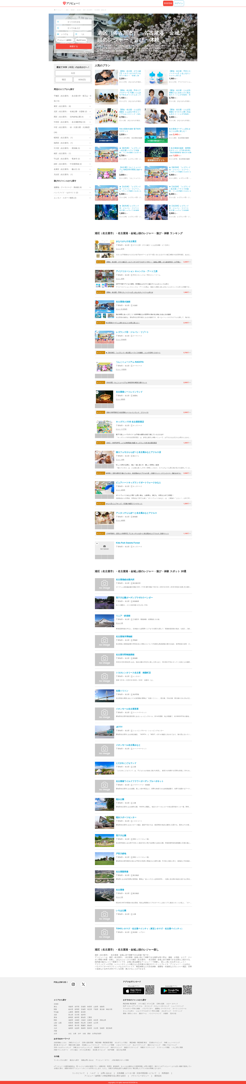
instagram (73, 984)
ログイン (179, 3)
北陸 (55, 1014)
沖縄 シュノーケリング (172, 1042)
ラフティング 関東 (107, 1045)
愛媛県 (83, 1025)
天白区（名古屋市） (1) (63, 174)
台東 (74, 1033)
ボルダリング (166, 1011)
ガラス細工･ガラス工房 (146, 1003)
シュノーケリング (177, 1006)
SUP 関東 (111, 1050)
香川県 (77, 1025)
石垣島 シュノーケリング (90, 1045)
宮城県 (83, 1006)
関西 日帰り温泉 (74, 1045)
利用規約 (165, 1073)
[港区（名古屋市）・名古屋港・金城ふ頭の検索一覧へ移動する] (123, 37)
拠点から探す (74, 1060)
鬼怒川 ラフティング (131, 1047)
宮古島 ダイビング (99, 1050)
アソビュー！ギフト (103, 1060)
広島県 (89, 1023)
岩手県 (77, 1006)
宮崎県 (102, 1028)
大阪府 (83, 1020)
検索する (74, 46)
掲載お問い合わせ (87, 1060)
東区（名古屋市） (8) (62, 106)
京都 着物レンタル (60, 1042)
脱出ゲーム (143, 1013)
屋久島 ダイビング (60, 1045)
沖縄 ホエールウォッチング (82, 1047)
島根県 (77, 1023)
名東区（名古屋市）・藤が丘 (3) (67, 169)
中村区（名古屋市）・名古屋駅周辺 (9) (69, 122)
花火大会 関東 (121, 1050)
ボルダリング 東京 (121, 1042)
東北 (55, 1006)
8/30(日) (82, 79)
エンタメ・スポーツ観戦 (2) (65, 197)
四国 (55, 1025)
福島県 (102, 1006)
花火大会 (173, 1013)
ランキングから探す (61, 1060)
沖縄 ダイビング (74, 1042)
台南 (84, 1033)
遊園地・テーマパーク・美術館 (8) (68, 187)
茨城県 (83, 1009)
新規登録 (168, 3)
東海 (55, 1017)
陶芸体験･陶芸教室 (129, 1003)
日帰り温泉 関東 (87, 1042)
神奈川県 (109, 1009)
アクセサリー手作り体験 (131, 1008)
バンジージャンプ (155, 1013)
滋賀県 (70, 1020)
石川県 (77, 1014)
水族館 (165, 1013)
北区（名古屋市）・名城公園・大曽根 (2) (70, 111)
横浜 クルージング (154, 1045)
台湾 (55, 1033)
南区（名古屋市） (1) (62, 153)
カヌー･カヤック (172, 1003)
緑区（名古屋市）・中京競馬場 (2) (68, 164)
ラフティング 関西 (163, 1047)
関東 (55, 1009)
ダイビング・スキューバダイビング (157, 1006)
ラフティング (177, 1011)
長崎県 (83, 1028)
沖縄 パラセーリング (169, 1045)
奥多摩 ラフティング (101, 1047)
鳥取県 (70, 1023)
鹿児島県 (109, 1028)
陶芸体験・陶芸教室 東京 (138, 1042)
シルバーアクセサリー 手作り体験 (147, 1011)
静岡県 (70, 1017)
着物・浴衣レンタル (130, 1013)
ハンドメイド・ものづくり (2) (66, 192)
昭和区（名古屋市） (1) (63, 137)
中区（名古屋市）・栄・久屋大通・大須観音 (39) (72, 130)
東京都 (102, 1009)
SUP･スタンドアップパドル (132, 1006)
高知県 (89, 1025)
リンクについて (78, 1073)
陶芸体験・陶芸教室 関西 (104, 1042)
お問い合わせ (106, 1073)
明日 (64, 79)
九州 (55, 1028)
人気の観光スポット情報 (120, 1060)
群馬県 (77, 1009)
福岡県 (70, 1028)
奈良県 (96, 1020)
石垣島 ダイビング (155, 1042)
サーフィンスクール (179, 1008)
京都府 (77, 1020)
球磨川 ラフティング (147, 1047)
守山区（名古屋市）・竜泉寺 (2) (67, 158)
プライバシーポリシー (140, 1075)
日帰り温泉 (160, 1003)
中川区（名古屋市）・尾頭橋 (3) (67, 148)
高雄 (88, 1033)
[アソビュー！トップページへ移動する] (70, 3)
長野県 (77, 1012)
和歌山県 (103, 1020)
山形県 (96, 1006)
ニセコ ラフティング (123, 1045)
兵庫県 (89, 1020)
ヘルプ (92, 1073)
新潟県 (83, 1012)
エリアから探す (60, 999)
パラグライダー (147, 1008)
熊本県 (89, 1028)
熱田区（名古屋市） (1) (63, 142)
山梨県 (70, 1012)
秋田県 (89, 1006)
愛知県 (83, 1017)
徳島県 (70, 1025)
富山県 (70, 1014)
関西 (55, 1020)
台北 (69, 1033)
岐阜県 (77, 1017)
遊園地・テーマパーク (162, 1008)
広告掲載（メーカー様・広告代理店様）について (136, 1073)
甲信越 (56, 1012)
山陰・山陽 (57, 1023)
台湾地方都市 (96, 1033)
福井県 (83, 1014)
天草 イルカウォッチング (62, 1047)
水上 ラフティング (139, 1045)
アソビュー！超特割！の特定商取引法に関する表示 (105, 1075)
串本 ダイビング (116, 1047)
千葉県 (96, 1009)
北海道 (56, 1004)
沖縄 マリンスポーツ (61, 1050)
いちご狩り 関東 (177, 1047)
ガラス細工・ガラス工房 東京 (80, 1050)
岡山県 (83, 1023)
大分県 (96, 1028)
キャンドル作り (128, 1011)
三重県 (89, 1017)
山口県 (96, 1023)
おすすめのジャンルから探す (134, 999)
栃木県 (70, 1009)
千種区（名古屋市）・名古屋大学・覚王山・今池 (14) (72, 98)
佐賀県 (77, 1028)
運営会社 (158, 1075)
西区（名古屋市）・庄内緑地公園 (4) (69, 116)
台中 (79, 1033)
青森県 (70, 1006)
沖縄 (55, 1031)
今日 (73, 73)
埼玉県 (89, 1009)
